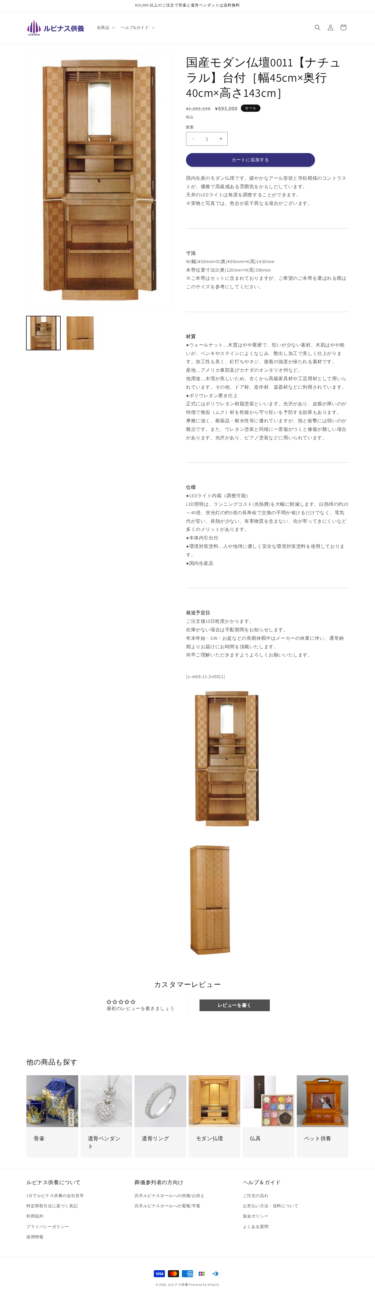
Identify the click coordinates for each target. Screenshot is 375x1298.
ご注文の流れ (256, 1195)
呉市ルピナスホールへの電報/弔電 (167, 1205)
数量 (190, 127)
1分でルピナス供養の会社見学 (55, 1195)
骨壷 (39, 1138)
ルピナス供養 (178, 1284)
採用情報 (34, 1236)
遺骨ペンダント (104, 1142)
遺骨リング (155, 1138)
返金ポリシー (256, 1216)
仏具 (255, 1138)
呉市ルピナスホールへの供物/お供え (169, 1195)
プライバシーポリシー (47, 1226)
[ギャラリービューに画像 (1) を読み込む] (43, 333)
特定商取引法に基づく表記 (52, 1205)
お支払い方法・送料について (271, 1205)
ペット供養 (317, 1138)
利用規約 (34, 1216)
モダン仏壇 (209, 1138)
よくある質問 (256, 1226)
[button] (105, 27)
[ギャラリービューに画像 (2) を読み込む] (80, 333)
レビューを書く (235, 1005)
